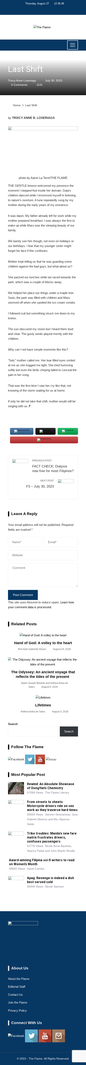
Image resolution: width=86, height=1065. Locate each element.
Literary (14, 60)
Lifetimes (43, 705)
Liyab (24, 60)
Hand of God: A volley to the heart (43, 643)
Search (13, 724)
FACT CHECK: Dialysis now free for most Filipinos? (53, 466)
